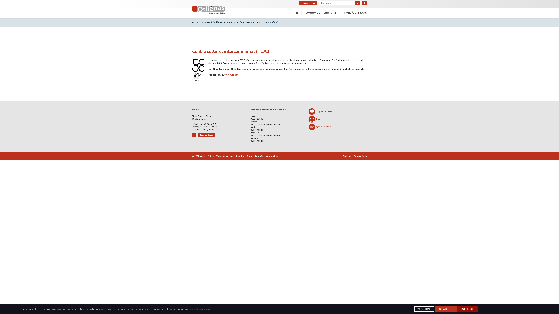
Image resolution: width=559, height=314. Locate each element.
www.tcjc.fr (231, 74)
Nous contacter (308, 3)
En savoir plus (203, 309)
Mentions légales (244, 156)
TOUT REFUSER (467, 309)
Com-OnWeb (360, 156)
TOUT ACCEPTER (445, 309)
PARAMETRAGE (424, 309)
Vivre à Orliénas (355, 12)
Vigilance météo (324, 111)
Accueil (296, 13)
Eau (318, 119)
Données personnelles (266, 156)
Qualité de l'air (323, 126)
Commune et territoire (321, 12)
